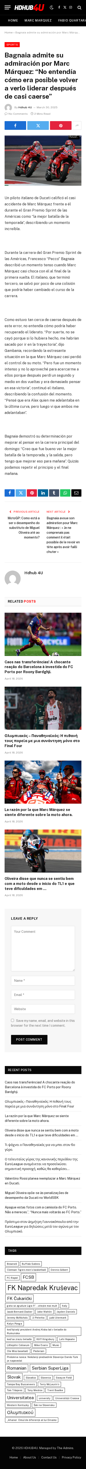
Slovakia (31, 1377)
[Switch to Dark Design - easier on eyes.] (52, 7)
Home (13, 20)
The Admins (65, 1448)
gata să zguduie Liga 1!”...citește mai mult (32, 1305)
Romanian (16, 1368)
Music (56, 1345)
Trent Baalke (55, 1390)
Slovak (14, 1376)
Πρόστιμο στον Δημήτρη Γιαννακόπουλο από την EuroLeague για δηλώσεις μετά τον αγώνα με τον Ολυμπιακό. (42, 1226)
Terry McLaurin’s (49, 1384)
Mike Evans (41, 1345)
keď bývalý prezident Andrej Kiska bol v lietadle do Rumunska (36, 1331)
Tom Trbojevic (14, 1390)
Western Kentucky (18, 1405)
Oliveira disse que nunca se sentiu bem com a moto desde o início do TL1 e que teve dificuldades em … (40, 883)
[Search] (79, 7)
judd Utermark (57, 1317)
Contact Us (49, 1457)
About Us (29, 1457)
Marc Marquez (38, 20)
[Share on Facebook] (15, 125)
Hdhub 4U (25, 107)
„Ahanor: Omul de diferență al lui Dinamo (31, 1420)
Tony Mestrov (34, 1390)
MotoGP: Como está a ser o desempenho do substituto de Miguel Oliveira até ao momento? (24, 527)
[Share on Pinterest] (61, 125)
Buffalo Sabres (31, 1263)
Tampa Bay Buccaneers (21, 1384)
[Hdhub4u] (29, 7)
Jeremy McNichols (17, 1317)
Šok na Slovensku (44, 1405)
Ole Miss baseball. (17, 1351)
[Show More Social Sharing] (77, 125)
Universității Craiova (67, 1398)
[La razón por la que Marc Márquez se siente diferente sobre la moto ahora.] (43, 782)
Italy (64, 1305)
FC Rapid (12, 1277)
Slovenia (46, 1377)
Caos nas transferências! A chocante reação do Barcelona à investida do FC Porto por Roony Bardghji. (39, 667)
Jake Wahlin (44, 1311)
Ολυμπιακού (20, 1412)
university (44, 1398)
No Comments (18, 113)
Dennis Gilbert (59, 1269)
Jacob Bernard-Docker (19, 1311)
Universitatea (20, 1397)
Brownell (12, 1263)
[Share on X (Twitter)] (38, 125)
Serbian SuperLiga (50, 1368)
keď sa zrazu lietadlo (19, 1339)
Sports (12, 44)
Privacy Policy (71, 1457)
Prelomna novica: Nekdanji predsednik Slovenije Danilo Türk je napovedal (42, 1359)
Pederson (38, 1351)
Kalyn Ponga (14, 1323)
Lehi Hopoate (67, 1339)
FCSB (28, 1277)
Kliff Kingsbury (45, 1339)
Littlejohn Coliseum (18, 1345)
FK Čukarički (19, 1298)
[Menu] (8, 7)
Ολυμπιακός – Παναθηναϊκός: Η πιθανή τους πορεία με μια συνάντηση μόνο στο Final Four (42, 741)
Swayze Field (64, 1377)
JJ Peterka (38, 1317)
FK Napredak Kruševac (42, 1288)
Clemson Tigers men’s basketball (26, 1269)
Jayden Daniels (66, 1311)
